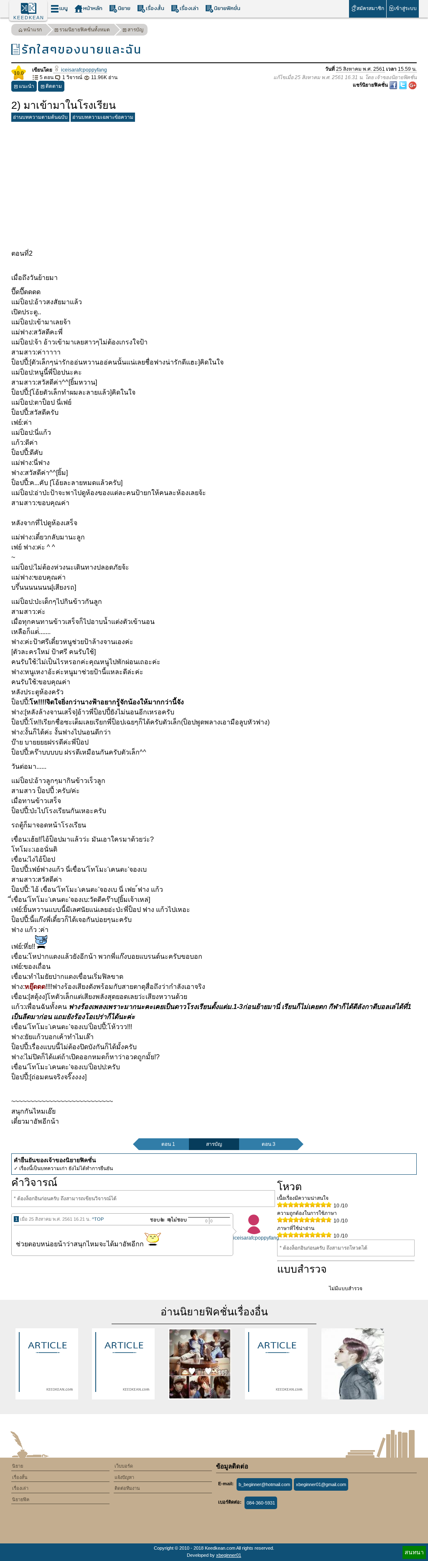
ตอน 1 (168, 1144)
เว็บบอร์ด (124, 1466)
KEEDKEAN (28, 17)
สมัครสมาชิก (370, 8)
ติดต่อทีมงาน (127, 1488)
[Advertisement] (214, 183)
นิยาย (124, 8)
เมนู (63, 8)
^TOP (98, 1219)
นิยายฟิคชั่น (227, 8)
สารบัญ (135, 30)
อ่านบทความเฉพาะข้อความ (102, 117)
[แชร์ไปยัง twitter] (403, 85)
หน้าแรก (32, 30)
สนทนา (414, 1552)
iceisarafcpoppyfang (83, 70)
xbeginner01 (228, 1555)
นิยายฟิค (20, 1499)
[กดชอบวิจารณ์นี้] (155, 1220)
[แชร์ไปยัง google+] (412, 85)
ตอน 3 (268, 1144)
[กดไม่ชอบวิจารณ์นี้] (176, 1220)
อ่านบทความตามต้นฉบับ (40, 117)
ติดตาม (54, 86)
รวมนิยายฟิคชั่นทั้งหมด (84, 30)
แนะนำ (26, 86)
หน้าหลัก (92, 8)
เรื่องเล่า (189, 8)
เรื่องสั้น (155, 8)
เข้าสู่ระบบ (405, 8)
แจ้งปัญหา (124, 1477)
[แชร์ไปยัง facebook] (394, 85)
